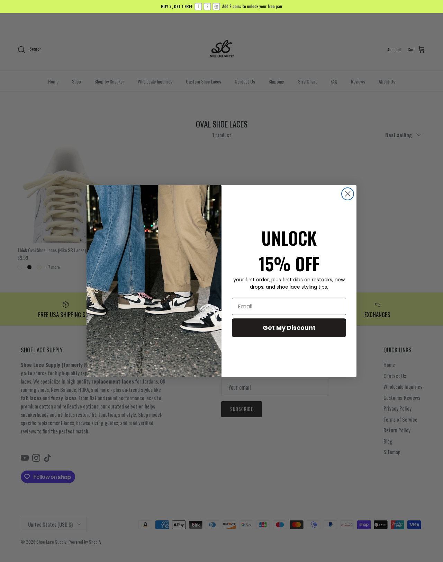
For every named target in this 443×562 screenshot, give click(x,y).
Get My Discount (289, 327)
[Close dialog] (348, 194)
